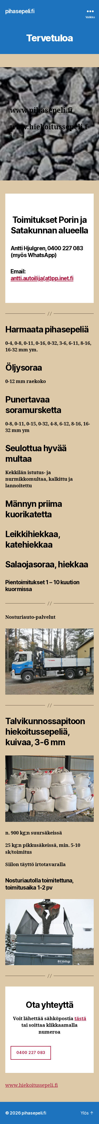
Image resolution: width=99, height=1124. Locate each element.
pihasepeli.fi (19, 11)
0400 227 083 (30, 1052)
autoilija (42, 278)
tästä (80, 1019)
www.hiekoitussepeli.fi (31, 1085)
